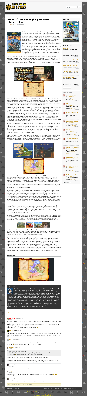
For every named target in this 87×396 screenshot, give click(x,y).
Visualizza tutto (67, 87)
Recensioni (10, 15)
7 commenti (11, 315)
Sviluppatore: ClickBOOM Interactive (32, 311)
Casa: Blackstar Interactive (41, 311)
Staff (51, 388)
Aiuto (41, 388)
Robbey (10, 339)
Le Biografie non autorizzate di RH (59, 388)
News (71, 99)
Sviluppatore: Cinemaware (22, 311)
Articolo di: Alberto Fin (11, 312)
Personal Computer (15, 15)
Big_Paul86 (11, 365)
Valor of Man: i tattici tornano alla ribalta (73, 54)
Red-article (9, 388)
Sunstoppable (71, 96)
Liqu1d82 (11, 330)
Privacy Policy (68, 388)
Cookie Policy (74, 388)
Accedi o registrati (76, 0)
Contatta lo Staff (46, 388)
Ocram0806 (11, 378)
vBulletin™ (43, 392)
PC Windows (21, 15)
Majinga (11, 347)
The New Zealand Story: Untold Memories (74, 71)
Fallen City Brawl (67, 83)
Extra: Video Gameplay (56, 311)
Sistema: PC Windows (12, 311)
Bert (12, 24)
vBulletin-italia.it (48, 394)
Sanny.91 (11, 371)
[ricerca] (80, 7)
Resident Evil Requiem (69, 77)
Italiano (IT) (16, 388)
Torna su (79, 388)
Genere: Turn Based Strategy (49, 311)
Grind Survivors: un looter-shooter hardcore (74, 60)
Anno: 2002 (17, 311)
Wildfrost (65, 48)
